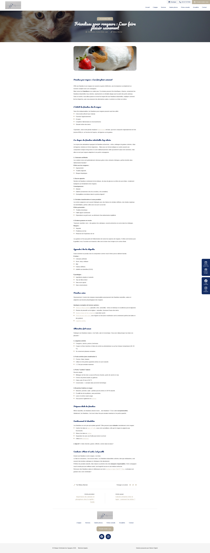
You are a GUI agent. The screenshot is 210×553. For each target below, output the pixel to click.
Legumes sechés (81, 321)
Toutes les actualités (8, 13)
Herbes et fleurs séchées (83, 307)
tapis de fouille (91, 428)
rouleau (89, 433)
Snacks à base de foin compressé (85, 313)
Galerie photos (173, 7)
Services (163, 7)
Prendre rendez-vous (105, 529)
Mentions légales (83, 548)
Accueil (147, 7)
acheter (94, 398)
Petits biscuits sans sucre (83, 315)
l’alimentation (101, 129)
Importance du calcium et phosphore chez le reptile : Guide (85, 499)
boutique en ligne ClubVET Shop (115, 469)
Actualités (196, 7)
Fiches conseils (185, 7)
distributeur (85, 438)
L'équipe (155, 7)
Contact (204, 7)
